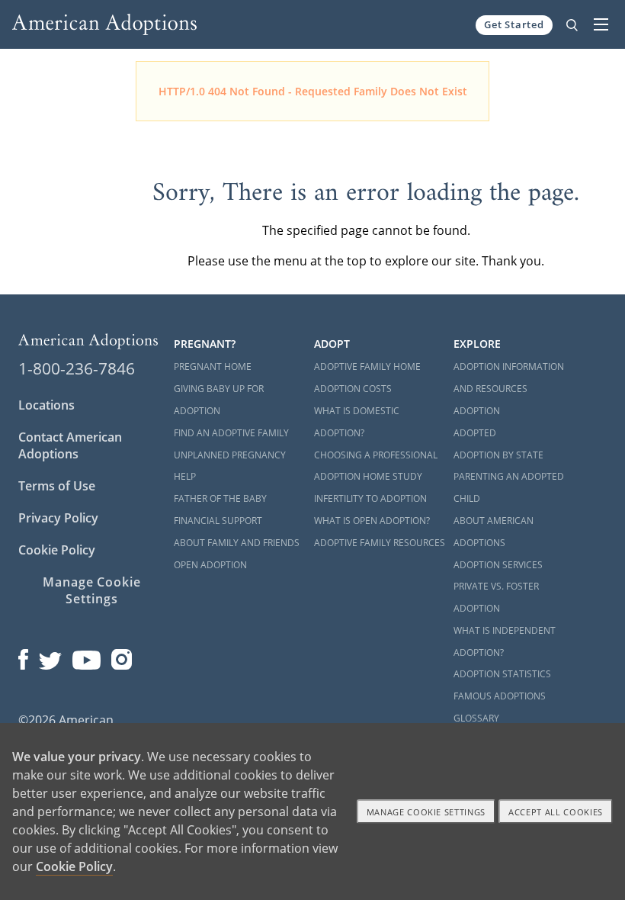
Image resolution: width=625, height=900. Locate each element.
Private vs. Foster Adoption (496, 597)
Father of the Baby (220, 498)
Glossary (476, 718)
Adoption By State (498, 454)
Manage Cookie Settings (92, 590)
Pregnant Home (213, 366)
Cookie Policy (56, 550)
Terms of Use (56, 485)
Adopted (475, 432)
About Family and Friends (237, 542)
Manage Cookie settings (426, 812)
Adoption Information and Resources (509, 377)
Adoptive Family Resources (379, 542)
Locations (46, 405)
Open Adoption (210, 564)
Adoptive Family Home (367, 366)
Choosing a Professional (376, 454)
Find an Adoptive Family (231, 432)
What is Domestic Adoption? (356, 421)
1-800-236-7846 (76, 368)
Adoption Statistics (502, 673)
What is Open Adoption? (372, 520)
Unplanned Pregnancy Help (230, 466)
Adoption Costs (353, 388)
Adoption (477, 410)
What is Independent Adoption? (505, 641)
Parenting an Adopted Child (509, 487)
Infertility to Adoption (370, 498)
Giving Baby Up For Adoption (219, 399)
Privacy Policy (58, 517)
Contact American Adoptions (70, 445)
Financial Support (218, 520)
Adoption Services (498, 564)
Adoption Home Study (368, 476)
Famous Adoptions (500, 695)
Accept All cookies (555, 812)
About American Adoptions (494, 531)
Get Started (514, 24)
